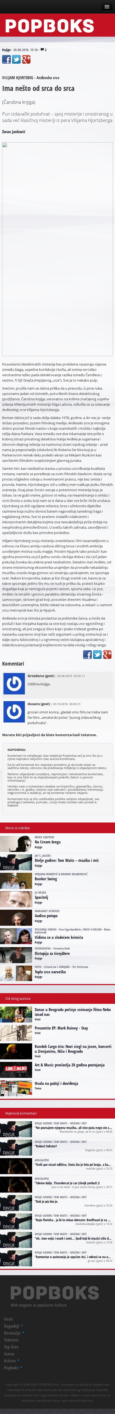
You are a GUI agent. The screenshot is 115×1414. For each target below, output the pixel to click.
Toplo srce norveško (50, 971)
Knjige (6, 49)
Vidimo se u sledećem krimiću (59, 937)
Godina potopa (46, 915)
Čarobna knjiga (18, 102)
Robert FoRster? (46, 1146)
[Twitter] (16, 59)
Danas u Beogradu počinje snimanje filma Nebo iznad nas (73, 1012)
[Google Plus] (26, 59)
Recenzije (13, 1333)
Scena (9, 1354)
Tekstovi (11, 1340)
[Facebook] (6, 59)
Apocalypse (42, 1160)
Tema (38, 1088)
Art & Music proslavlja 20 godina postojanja (70, 1064)
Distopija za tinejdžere (52, 953)
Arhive (10, 1361)
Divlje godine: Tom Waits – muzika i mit (67, 860)
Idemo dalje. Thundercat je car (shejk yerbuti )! (68, 1183)
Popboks (12, 1368)
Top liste (11, 1347)
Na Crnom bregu (48, 841)
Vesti (38, 1019)
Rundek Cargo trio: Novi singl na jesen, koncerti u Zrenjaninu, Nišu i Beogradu (73, 1049)
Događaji (12, 1326)
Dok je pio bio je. (47, 1201)
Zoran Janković (13, 131)
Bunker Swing (46, 878)
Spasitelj (41, 897)
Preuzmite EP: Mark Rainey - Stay (61, 1028)
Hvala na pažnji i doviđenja (56, 1083)
